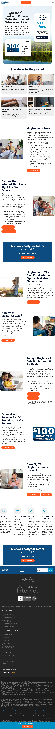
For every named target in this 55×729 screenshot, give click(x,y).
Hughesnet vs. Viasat (7, 618)
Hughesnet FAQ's (6, 635)
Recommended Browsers (8, 646)
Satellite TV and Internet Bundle (9, 615)
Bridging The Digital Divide (8, 647)
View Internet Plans (9, 231)
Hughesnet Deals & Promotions (9, 617)
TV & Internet (32, 398)
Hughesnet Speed (6, 637)
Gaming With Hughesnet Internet (9, 643)
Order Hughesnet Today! (7, 624)
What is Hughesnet (6, 620)
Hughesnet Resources (7, 634)
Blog (3, 644)
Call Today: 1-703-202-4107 (8, 655)
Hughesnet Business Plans (8, 626)
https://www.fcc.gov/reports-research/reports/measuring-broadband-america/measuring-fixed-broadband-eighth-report (24, 710)
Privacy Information (32, 678)
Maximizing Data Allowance (8, 641)
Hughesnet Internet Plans (8, 614)
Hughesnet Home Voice (7, 621)
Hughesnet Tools (6, 640)
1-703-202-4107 (26, 2)
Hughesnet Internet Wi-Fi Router (9, 623)
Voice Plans (46, 494)
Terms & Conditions (42, 678)
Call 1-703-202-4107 (42, 38)
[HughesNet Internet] (5, 2)
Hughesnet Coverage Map (8, 638)
